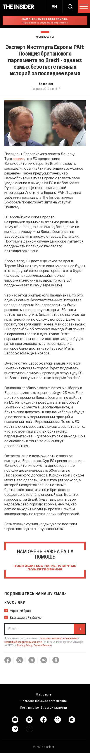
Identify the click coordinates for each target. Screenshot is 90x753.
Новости (45, 37)
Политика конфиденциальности (43, 707)
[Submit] (79, 629)
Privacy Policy (24, 645)
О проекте (43, 694)
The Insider (45, 84)
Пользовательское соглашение (44, 701)
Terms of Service (42, 645)
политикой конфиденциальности (23, 641)
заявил (18, 158)
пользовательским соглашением (58, 638)
